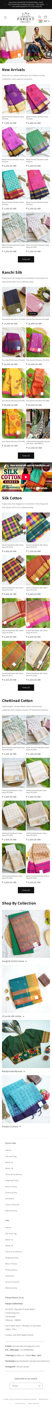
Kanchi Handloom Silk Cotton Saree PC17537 (37, 546)
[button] (5, 17)
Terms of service (33, 1403)
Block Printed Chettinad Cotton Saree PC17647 (37, 246)
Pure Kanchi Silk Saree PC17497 (13, 441)
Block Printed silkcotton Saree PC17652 (13, 203)
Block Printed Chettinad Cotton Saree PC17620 (37, 877)
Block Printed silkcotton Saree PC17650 (13, 160)
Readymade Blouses (12, 1071)
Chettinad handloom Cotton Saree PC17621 (36, 834)
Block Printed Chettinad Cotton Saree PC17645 (13, 246)
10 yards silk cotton (11, 1016)
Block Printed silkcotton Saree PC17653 (37, 203)
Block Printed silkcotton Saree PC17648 (13, 118)
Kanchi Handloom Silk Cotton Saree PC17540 (12, 589)
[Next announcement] (47, 4)
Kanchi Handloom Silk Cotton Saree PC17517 (12, 674)
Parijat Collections (15, 1399)
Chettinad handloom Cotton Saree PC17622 (12, 877)
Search (8, 1150)
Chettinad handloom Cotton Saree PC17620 (12, 834)
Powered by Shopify (29, 1399)
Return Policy (11, 1186)
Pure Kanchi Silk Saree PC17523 (37, 360)
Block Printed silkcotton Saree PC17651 (37, 160)
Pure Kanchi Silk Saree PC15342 (13, 360)
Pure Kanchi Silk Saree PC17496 (37, 401)
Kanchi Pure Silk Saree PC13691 (37, 319)
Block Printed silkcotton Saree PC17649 (37, 118)
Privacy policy (11, 1192)
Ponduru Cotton (10, 1126)
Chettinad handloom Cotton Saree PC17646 (12, 791)
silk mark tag (11, 1156)
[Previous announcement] (5, 4)
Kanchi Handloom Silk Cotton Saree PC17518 (37, 674)
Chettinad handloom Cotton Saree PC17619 (36, 791)
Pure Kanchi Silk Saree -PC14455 (14, 319)
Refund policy (11, 1210)
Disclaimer (9, 1198)
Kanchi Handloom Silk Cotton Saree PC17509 (12, 631)
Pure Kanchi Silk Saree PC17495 (13, 401)
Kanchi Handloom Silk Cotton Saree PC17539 (12, 546)
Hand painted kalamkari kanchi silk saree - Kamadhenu (37, 442)
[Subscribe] (39, 1386)
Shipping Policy (12, 1180)
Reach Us (9, 1168)
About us (9, 1162)
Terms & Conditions (13, 1174)
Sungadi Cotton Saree (13, 961)
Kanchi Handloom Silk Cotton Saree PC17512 (37, 589)
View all (26, 259)
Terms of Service (12, 1204)
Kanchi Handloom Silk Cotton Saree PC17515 (37, 631)
